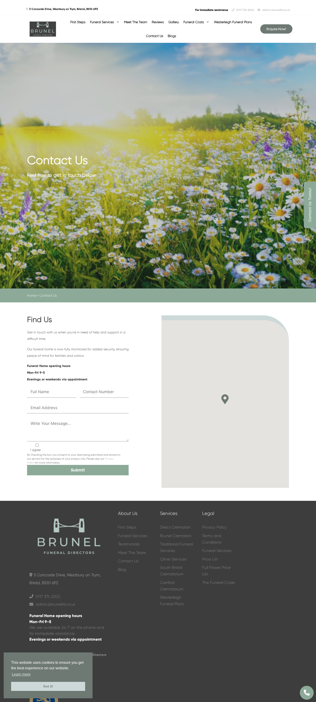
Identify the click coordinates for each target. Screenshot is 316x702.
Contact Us (154, 36)
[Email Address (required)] (79, 440)
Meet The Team (135, 22)
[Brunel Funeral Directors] (43, 29)
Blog (122, 569)
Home (31, 295)
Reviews (158, 22)
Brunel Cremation (176, 535)
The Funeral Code (218, 582)
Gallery (173, 22)
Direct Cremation (175, 527)
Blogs (172, 36)
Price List (210, 559)
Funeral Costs (193, 22)
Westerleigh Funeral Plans (233, 22)
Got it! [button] (48, 686)
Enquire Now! (276, 29)
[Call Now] (307, 693)
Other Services (173, 559)
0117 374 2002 (245, 10)
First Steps (77, 22)
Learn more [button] (21, 674)
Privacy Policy (214, 527)
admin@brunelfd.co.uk (275, 10)
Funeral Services (102, 22)
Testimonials (129, 544)
